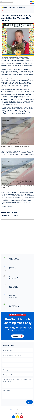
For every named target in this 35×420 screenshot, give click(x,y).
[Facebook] (13, 416)
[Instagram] (17, 416)
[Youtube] (21, 416)
